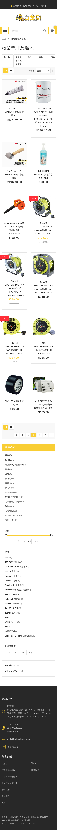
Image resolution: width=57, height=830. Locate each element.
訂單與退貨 (24, 817)
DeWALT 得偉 (12, 581)
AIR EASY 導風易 (14, 562)
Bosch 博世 (12, 571)
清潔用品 (11, 511)
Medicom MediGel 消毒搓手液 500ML (43, 174)
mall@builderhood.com (18, 739)
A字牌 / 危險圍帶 (14, 497)
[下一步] (51, 435)
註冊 (44, 6)
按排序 (32, 71)
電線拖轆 (11, 493)
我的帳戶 (6, 763)
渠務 (8, 474)
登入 (37, 6)
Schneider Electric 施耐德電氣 (20, 636)
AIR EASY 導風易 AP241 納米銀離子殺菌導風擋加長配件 (43, 404)
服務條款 (35, 770)
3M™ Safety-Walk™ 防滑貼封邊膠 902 (14, 111)
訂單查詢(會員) (8, 770)
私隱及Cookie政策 (10, 817)
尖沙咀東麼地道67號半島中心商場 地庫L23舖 (29, 709)
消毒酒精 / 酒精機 (14, 502)
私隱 (4, 802)
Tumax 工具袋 (13, 613)
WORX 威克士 (12, 622)
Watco (9, 618)
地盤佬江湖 (11, 631)
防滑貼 (9, 460)
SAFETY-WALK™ (14, 671)
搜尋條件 (35, 817)
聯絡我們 (6, 789)
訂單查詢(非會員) (9, 777)
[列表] (11, 70)
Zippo (9, 627)
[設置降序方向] (52, 70)
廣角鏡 (9, 479)
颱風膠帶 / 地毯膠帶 (15, 465)
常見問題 (6, 796)
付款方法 (35, 763)
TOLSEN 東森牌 (13, 608)
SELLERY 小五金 (13, 604)
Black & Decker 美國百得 (17, 567)
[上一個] (16, 435)
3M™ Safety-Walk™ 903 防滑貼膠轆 (14, 174)
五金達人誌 (25, 820)
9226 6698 (13, 731)
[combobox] (25, 31)
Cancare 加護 (13, 576)
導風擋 (9, 483)
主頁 (4, 38)
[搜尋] (45, 30)
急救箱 (9, 507)
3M (8, 558)
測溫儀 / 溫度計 (13, 516)
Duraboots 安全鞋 (14, 585)
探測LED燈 (11, 520)
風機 (8, 470)
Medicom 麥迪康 (14, 595)
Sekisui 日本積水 (14, 599)
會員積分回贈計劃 (9, 783)
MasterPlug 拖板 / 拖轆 (18, 590)
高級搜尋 (15, 820)
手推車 (9, 488)
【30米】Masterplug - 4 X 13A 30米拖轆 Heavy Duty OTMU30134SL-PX (14, 288)
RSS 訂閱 (6, 820)
